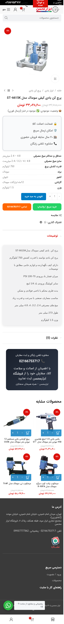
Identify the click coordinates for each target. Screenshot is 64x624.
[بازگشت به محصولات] (9, 91)
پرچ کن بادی (35, 91)
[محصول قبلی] (13, 91)
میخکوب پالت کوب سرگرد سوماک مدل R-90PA (47, 485)
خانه (59, 91)
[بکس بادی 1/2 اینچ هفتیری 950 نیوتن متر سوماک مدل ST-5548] (47, 422)
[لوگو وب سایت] (47, 9)
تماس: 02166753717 (17, 207)
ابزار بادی (49, 91)
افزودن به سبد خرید (34, 196)
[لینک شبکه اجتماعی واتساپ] (45, 222)
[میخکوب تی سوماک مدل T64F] (17, 466)
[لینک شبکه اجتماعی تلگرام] (41, 222)
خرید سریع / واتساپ (47, 207)
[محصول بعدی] (5, 91)
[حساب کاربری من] (15, 9)
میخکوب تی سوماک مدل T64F (17, 483)
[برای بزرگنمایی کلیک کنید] (55, 79)
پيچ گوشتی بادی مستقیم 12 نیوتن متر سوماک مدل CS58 (17, 440)
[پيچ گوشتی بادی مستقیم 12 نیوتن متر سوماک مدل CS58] (17, 422)
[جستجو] (6, 17)
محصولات (56, 580)
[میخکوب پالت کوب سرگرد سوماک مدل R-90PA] (47, 466)
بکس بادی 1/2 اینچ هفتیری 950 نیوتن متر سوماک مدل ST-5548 (47, 442)
